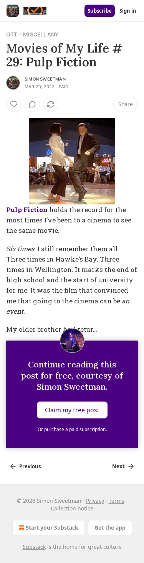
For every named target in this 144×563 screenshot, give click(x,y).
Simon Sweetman (45, 79)
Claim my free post (72, 410)
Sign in (127, 10)
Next (118, 466)
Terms (116, 500)
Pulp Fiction (27, 209)
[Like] (14, 104)
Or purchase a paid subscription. (72, 429)
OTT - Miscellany (32, 34)
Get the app (110, 527)
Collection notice (72, 508)
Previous (30, 466)
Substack (34, 546)
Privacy (95, 500)
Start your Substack (52, 527)
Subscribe (100, 10)
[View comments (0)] (32, 104)
